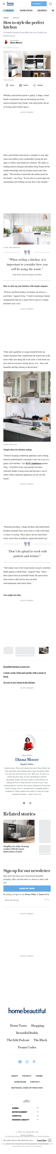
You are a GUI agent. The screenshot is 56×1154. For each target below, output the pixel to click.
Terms (39, 1076)
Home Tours (26, 10)
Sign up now (27, 888)
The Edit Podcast (18, 1040)
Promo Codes (27, 1047)
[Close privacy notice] (50, 1140)
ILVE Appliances (33, 463)
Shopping (42, 10)
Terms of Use (44, 894)
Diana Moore (16, 43)
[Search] (50, 3)
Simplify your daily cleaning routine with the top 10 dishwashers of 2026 (16, 849)
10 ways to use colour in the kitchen (19, 682)
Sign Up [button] (38, 4)
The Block (40, 1040)
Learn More (41, 1140)
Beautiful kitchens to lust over (16, 666)
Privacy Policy (30, 894)
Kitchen (16, 18)
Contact (35, 1082)
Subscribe (20, 1082)
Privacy (27, 1076)
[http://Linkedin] (24, 803)
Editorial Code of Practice (27, 1088)
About (14, 1076)
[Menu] (4, 4)
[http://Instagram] (30, 803)
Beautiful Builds (27, 1032)
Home (5, 18)
